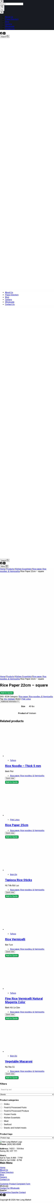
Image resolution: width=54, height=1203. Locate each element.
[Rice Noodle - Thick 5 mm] (20, 756)
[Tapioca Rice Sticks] (20, 870)
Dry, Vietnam (9, 699)
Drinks (7, 1104)
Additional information (9, 701)
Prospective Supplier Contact (13, 1192)
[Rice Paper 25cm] (20, 815)
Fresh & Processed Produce (16, 1111)
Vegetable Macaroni (18, 1061)
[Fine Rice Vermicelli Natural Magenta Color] (20, 989)
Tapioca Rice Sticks (18, 880)
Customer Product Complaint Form (15, 1184)
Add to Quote (7, 693)
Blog (7, 297)
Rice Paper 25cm (16, 825)
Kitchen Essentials (12, 1117)
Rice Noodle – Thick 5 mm (23, 766)
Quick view (10, 778)
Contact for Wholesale (9, 1188)
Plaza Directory (12, 295)
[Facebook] (1, 34)
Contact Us (10, 304)
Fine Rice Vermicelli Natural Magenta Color (24, 1000)
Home (2, 1167)
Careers (8, 299)
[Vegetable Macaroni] (20, 1051)
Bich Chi (13, 874)
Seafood (7, 1124)
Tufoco (13, 760)
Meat (6, 1121)
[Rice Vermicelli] (20, 929)
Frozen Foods (10, 1114)
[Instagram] (4, 34)
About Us (9, 292)
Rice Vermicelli (15, 939)
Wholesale (9, 302)
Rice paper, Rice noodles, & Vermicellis (36, 696)
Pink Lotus (26, 699)
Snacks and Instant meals (15, 1128)
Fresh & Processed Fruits (15, 1107)
